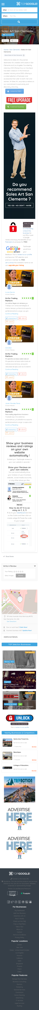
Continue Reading (11, 314)
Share (15, 41)
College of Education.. (21, 765)
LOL (23, 318)
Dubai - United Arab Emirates (19, 950)
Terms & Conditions (19, 935)
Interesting (12, 318)
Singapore (19, 963)
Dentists (19, 984)
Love (11, 322)
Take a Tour (19, 927)
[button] (5, 29)
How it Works (19, 918)
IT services (19, 1000)
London (19, 945)
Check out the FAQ (19, 921)
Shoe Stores (10, 556)
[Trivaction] (19, 789)
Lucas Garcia (10, 292)
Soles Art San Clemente (19, 724)
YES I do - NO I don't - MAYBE (19, 205)
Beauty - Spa (9, 662)
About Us (19, 929)
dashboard (21, 513)
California (19, 958)
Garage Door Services (19, 979)
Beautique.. (17, 752)
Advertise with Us (19, 916)
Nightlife (7, 682)
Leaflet (34, 613)
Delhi (19, 961)
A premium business (17, 107)
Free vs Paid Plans (20, 924)
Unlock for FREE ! (16, 91)
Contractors (19, 992)
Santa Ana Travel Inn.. (21, 739)
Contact (19, 932)
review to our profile (24, 254)
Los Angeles (19, 953)
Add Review (9, 34)
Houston (17, 759)
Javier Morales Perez (12, 403)
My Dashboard (19, 910)
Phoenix (19, 966)
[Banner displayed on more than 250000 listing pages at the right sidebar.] (19, 818)
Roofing (19, 1006)
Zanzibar (8, 348)
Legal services (19, 1003)
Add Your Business (19, 913)
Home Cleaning (19, 995)
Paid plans (9, 242)
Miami (19, 969)
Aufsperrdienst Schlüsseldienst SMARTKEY (19, 707)
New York (19, 947)
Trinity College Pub (11, 684)
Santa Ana (18, 746)
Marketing (19, 987)
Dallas (19, 972)
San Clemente (15, 50)
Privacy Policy (19, 937)
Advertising (19, 998)
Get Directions (11, 621)
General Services (10, 704)
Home (6, 50)
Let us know (9, 263)
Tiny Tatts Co (9, 664)
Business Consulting (19, 982)
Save (6, 41)
